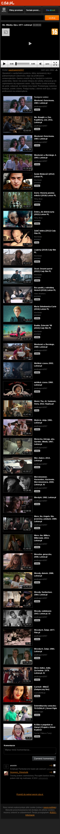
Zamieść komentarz (44, 758)
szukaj (52, 18)
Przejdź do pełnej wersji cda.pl (30, 794)
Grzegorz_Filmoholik (19, 772)
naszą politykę (49, 807)
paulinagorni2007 (16, 70)
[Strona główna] (8, 3)
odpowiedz (51, 769)
